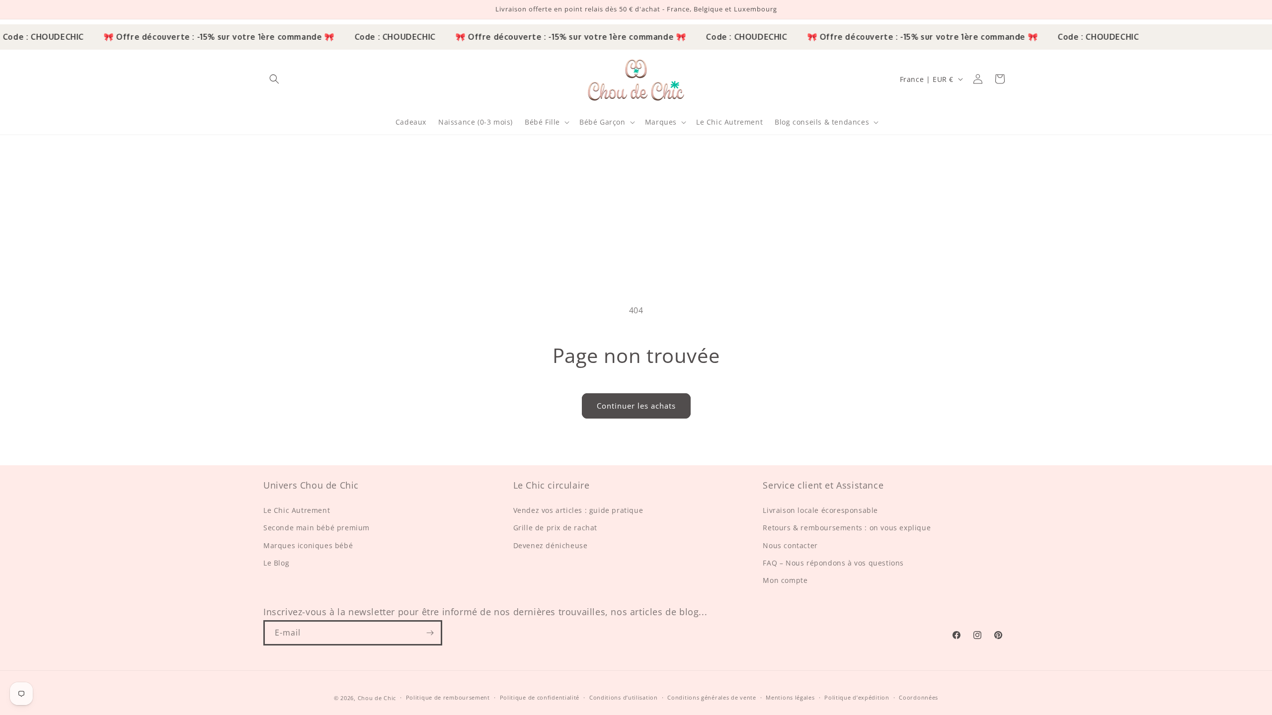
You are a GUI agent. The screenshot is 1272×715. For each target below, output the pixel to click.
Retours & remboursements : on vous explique (847, 527)
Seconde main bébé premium (316, 527)
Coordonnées (918, 697)
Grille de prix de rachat (555, 527)
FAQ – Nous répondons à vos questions (833, 563)
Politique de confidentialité (540, 697)
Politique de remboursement (448, 697)
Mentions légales (790, 697)
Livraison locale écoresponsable (820, 510)
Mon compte (785, 580)
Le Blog (276, 563)
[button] (274, 79)
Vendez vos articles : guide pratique (578, 510)
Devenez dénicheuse (550, 545)
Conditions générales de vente (711, 697)
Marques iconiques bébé (308, 545)
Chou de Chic (377, 698)
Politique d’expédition (856, 697)
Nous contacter (790, 545)
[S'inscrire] (430, 632)
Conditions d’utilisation (623, 697)
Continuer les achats (636, 406)
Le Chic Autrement (296, 510)
